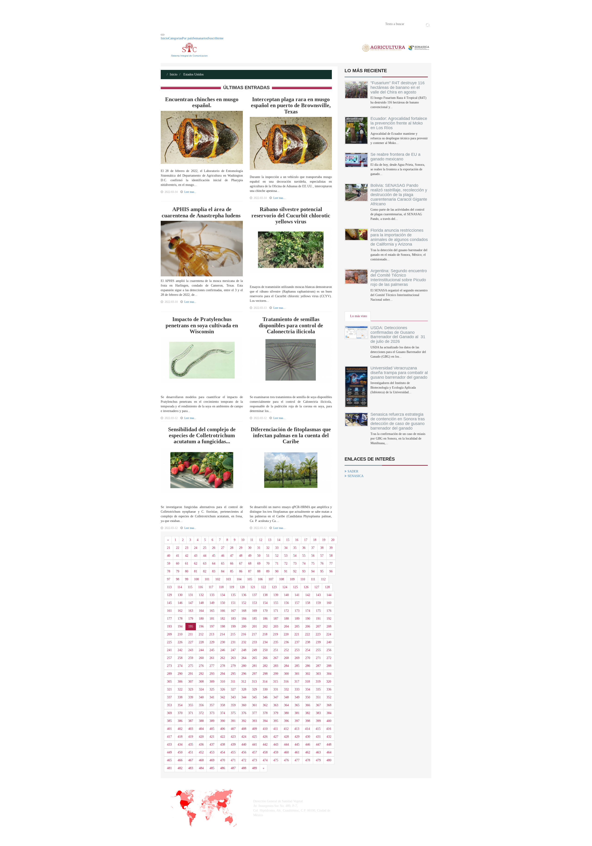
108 (281, 579)
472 (243, 760)
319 (318, 681)
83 (213, 571)
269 (297, 658)
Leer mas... (190, 192)
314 (264, 681)
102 (217, 579)
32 (267, 547)
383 (318, 713)
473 (254, 760)
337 (169, 697)
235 (275, 642)
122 (263, 587)
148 (201, 603)
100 (196, 579)
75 (312, 563)
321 (169, 689)
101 (207, 579)
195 (190, 626)
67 (240, 563)
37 (312, 547)
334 (307, 689)
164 (201, 610)
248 (243, 650)
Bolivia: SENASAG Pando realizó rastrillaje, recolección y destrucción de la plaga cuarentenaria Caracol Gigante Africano (398, 194)
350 (307, 697)
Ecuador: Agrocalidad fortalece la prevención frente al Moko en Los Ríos (398, 123)
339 (190, 697)
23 (186, 547)
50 (258, 555)
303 (318, 673)
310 (222, 681)
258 (180, 658)
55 (303, 555)
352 (329, 697)
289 (169, 673)
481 (169, 768)
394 (265, 721)
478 (307, 760)
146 (180, 603)
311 (233, 681)
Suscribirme (215, 38)
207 (318, 626)
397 (297, 721)
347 (275, 697)
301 (297, 673)
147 (190, 603)
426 (265, 736)
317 (296, 681)
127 (316, 587)
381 (297, 713)
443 (275, 744)
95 (322, 571)
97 (168, 579)
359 (233, 705)
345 (254, 697)
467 (190, 760)
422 (222, 736)
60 (177, 563)
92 (294, 571)
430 (307, 736)
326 (222, 689)
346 (265, 697)
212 (201, 634)
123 (274, 587)
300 (286, 673)
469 (212, 760)
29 (240, 547)
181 (212, 618)
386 (180, 721)
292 (201, 673)
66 (231, 563)
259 (190, 658)
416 (328, 728)
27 (222, 547)
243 (190, 650)
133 (212, 595)
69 (258, 563)
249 (254, 650)
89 (267, 571)
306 (180, 681)
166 (222, 610)
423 (233, 736)
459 (275, 752)
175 (318, 610)
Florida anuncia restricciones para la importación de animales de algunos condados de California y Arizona (399, 237)
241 (169, 650)
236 (286, 642)
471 (233, 760)
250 (265, 650)
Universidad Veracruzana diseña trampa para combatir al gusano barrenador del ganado (399, 373)
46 (222, 555)
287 (318, 666)
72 (285, 563)
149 (212, 603)
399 (318, 721)
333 (297, 689)
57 (322, 555)
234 (265, 642)
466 (180, 760)
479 (318, 760)
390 (222, 721)
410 (265, 728)
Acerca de (186, 23)
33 (276, 547)
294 (222, 673)
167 (233, 610)
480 (329, 760)
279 (233, 666)
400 (329, 721)
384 (329, 713)
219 (275, 634)
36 (303, 547)
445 (297, 744)
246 (222, 650)
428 (286, 736)
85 (231, 571)
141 (297, 595)
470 (222, 760)
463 (318, 752)
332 (286, 689)
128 (327, 587)
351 (318, 697)
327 (233, 689)
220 (286, 634)
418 (180, 736)
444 (286, 744)
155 (275, 603)
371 (190, 713)
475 (275, 760)
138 (265, 595)
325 (212, 689)
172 (286, 610)
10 (242, 540)
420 (201, 736)
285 (297, 666)
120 (242, 587)
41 (177, 555)
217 (254, 634)
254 (307, 650)
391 (233, 721)
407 (233, 728)
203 (275, 626)
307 (190, 681)
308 (201, 681)
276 (201, 666)
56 (312, 555)
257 (169, 658)
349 (297, 697)
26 (213, 547)
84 (222, 571)
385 (169, 721)
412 (286, 728)
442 (265, 744)
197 (212, 626)
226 (180, 642)
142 (307, 595)
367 (318, 705)
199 (233, 626)
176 (329, 610)
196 (201, 626)
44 (204, 555)
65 (222, 563)
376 (243, 713)
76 (322, 563)
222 (307, 634)
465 (169, 760)
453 (212, 752)
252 (286, 650)
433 (169, 744)
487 (233, 768)
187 (275, 618)
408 (243, 728)
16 (296, 540)
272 (329, 658)
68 (249, 563)
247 (233, 650)
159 (318, 603)
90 (276, 571)
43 (195, 555)
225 (169, 642)
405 (212, 728)
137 (254, 595)
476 (286, 760)
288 (329, 666)
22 (177, 547)
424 (243, 736)
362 (265, 705)
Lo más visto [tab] (358, 316)
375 (233, 713)
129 (169, 595)
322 (180, 689)
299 (275, 673)
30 (249, 547)
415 (318, 728)
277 (212, 666)
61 (186, 563)
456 (243, 752)
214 (222, 634)
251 (275, 650)
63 (204, 563)
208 (329, 626)
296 (243, 673)
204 (286, 626)
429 (297, 736)
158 (307, 603)
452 (201, 752)
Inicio (167, 23)
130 (180, 595)
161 (169, 610)
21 (168, 547)
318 (307, 681)
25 (204, 547)
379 (275, 713)
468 (201, 760)
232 (243, 642)
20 (332, 540)
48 (240, 555)
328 (243, 689)
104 (239, 579)
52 (276, 555)
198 (222, 626)
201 (254, 626)
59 (168, 563)
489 (254, 768)
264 (243, 658)
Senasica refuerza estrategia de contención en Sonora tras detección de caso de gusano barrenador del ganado (397, 421)
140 (286, 595)
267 (275, 658)
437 (212, 744)
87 (249, 571)
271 (318, 658)
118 (221, 587)
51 (267, 555)
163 (190, 610)
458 (265, 752)
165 (212, 610)
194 (180, 626)
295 (233, 673)
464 (329, 752)
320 (328, 681)
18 (314, 540)
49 (249, 555)
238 (307, 642)
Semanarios (200, 38)
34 (285, 547)
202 (265, 626)
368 (329, 705)
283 (275, 666)
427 (275, 736)
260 (201, 658)
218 (264, 634)
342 (222, 697)
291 (190, 673)
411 (275, 728)
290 (180, 673)
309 (212, 681)
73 (294, 563)
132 (201, 595)
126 (306, 587)
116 (200, 587)
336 (329, 689)
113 (169, 587)
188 (286, 618)
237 (297, 642)
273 (169, 666)
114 (179, 587)
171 (275, 610)
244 (201, 650)
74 (303, 563)
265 (254, 658)
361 (254, 705)
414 (307, 728)
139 (275, 595)
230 (222, 642)
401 (169, 728)
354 (180, 705)
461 (297, 752)
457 (254, 752)
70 (267, 563)
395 (275, 721)
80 (186, 571)
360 (243, 705)
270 (307, 658)
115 (190, 587)
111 (313, 579)
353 (169, 705)
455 (233, 752)
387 (190, 721)
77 (331, 563)
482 (180, 768)
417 (169, 736)
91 (285, 571)
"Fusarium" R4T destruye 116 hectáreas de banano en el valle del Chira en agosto (397, 87)
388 (201, 721)
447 (318, 744)
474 (265, 760)
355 (190, 705)
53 (285, 555)
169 (254, 610)
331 (275, 689)
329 (254, 689)
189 (297, 618)
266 (265, 658)
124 (284, 587)
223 (318, 634)
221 (296, 634)
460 (286, 752)
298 (265, 673)
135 (233, 595)
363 (275, 705)
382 (307, 713)
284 (286, 666)
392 (243, 721)
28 (231, 547)
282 (265, 666)
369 (169, 713)
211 (190, 634)
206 (307, 626)
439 (233, 744)
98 (177, 579)
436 (201, 744)
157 (297, 603)
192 (329, 618)
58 (331, 555)
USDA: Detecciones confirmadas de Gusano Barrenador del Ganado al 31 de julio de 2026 (397, 334)
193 (169, 626)
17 (305, 540)
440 (243, 744)
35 (294, 547)
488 (243, 768)
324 (201, 689)
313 (254, 681)
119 (231, 587)
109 (292, 579)
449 (169, 752)
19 (323, 540)
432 (329, 736)
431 (318, 736)
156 (286, 603)
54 (294, 555)
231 (233, 642)
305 (169, 681)
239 (318, 642)
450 (180, 752)
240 (329, 642)
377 (254, 713)
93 (303, 571)
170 (265, 610)
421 (212, 736)
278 (222, 666)
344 (243, 697)
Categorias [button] (175, 38)
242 (180, 650)
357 (212, 705)
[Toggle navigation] (162, 34)
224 (328, 634)
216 (243, 634)
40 (168, 555)
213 (211, 634)
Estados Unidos (193, 74)
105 (249, 579)
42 (186, 555)
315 (275, 681)
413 (296, 728)
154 (265, 603)
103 (228, 579)
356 (201, 705)
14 (278, 540)
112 (323, 579)
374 (222, 713)
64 (213, 563)
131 (190, 595)
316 (286, 681)
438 (222, 744)
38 (322, 547)
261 (212, 658)
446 (307, 744)
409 (254, 728)
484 (201, 768)
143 (318, 595)
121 (252, 587)
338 (180, 697)
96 (331, 571)
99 (186, 579)
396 (286, 721)
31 (258, 547)
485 (212, 768)
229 (212, 642)
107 (270, 579)
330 (265, 689)
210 (180, 634)
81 (195, 571)
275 (190, 666)
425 (254, 736)
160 (329, 603)
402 (180, 728)
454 (222, 752)
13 (269, 540)
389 (212, 721)
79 (177, 571)
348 (286, 697)
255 (318, 650)
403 (190, 728)
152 (243, 603)
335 (318, 689)
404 (201, 728)
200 (243, 626)
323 (190, 689)
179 (190, 618)
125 (295, 587)
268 (286, 658)
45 (213, 555)
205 (297, 626)
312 (243, 681)
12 (260, 540)
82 (204, 571)
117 (211, 587)
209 (169, 634)
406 (222, 728)
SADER (353, 471)
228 (201, 642)
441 (254, 744)
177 (169, 618)
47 (231, 555)
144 (329, 595)
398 (307, 721)
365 (297, 705)
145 (169, 603)
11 (251, 540)
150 (222, 603)
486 (222, 768)
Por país (187, 38)
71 (276, 563)
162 (180, 610)
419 (190, 736)
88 (258, 571)
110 (302, 579)
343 (233, 697)
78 (168, 571)
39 (331, 547)
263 (233, 658)
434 (180, 744)
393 (254, 721)
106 (260, 579)
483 (190, 768)
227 (190, 642)
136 (243, 595)
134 (222, 595)
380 (286, 713)
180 (201, 618)
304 (329, 673)
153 (254, 603)
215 (233, 634)
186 (265, 618)
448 (329, 744)
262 (222, 658)
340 (201, 697)
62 (195, 563)
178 (180, 618)
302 (307, 673)
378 (265, 713)
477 (297, 760)
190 (307, 618)
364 (286, 705)
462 (307, 752)
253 (297, 650)
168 (243, 610)
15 (287, 540)
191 (318, 618)
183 (233, 618)
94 (312, 571)
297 (254, 673)
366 (307, 705)
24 (195, 547)
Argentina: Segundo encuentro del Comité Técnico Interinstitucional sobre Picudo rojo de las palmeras (398, 277)
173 (297, 610)
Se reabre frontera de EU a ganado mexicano (395, 156)
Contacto (208, 23)
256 (329, 650)
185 (254, 618)
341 (212, 697)
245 (212, 650)
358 (222, 705)
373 (212, 713)
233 (254, 642)
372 (201, 713)
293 (212, 673)
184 (243, 618)
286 (307, 666)
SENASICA (356, 476)
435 (190, 744)
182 (222, 618)
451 (190, 752)
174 (307, 610)
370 (180, 713)
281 (254, 666)
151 (233, 603)
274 (180, 666)
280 (243, 666)
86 (240, 571)
